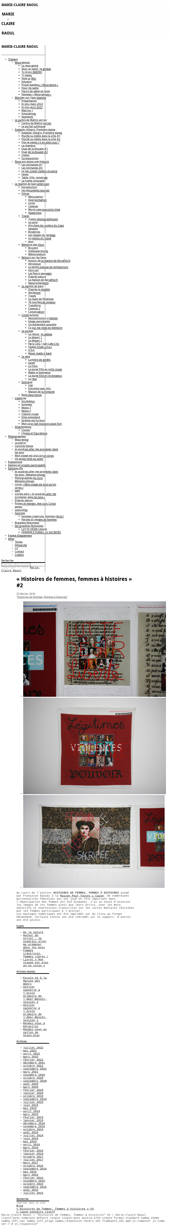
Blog (19, 1205)
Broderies (34, 231)
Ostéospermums (38, 251)
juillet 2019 (33, 1102)
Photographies (17, 436)
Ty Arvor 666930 (32, 72)
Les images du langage (41, 235)
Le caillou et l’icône (39, 238)
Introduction (29, 187)
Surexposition (30, 158)
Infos (11, 538)
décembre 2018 (34, 1123)
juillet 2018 (33, 1135)
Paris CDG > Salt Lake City (43, 343)
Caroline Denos (24, 446)
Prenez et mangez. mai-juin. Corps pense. (35, 505)
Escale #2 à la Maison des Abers (35, 981)
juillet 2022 (33, 1047)
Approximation (37, 200)
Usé (30, 385)
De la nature (33, 932)
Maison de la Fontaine (41, 391)
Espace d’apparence (20, 535)
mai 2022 (30, 1050)
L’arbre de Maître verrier (36, 123)
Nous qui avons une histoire (32, 161)
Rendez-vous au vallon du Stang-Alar (35, 1032)
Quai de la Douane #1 (35, 148)
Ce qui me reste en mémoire (45, 327)
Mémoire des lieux (33, 244)
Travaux (13, 59)
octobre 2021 (33, 1066)
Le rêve (26, 356)
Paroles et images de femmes (39, 519)
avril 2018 (31, 1144)
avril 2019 (31, 1111)
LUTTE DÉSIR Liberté (34, 529)
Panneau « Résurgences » (36, 94)
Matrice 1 (27, 110)
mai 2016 (30, 1172)
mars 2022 (30, 1056)
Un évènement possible (42, 324)
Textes (19, 542)
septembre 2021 (35, 1069)
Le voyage (27, 331)
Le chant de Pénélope (41, 299)
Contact (19, 551)
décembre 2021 (34, 1062)
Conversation (36, 311)
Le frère (33, 366)
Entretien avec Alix (39, 388)
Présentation (29, 100)
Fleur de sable (30, 88)
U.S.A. (31, 350)
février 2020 (33, 1090)
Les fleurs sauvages (40, 273)
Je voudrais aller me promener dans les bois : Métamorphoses (36, 473)
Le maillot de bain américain (32, 184)
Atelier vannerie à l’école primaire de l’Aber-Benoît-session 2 (35, 995)
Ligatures (20, 398)
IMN (17, 490)
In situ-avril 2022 (32, 107)
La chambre (28, 145)
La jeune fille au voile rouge (45, 369)
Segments (27, 116)
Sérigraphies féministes (29, 526)
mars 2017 (30, 1162)
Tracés (32, 295)
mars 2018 (30, 1147)
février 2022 (33, 1059)
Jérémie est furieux (33, 420)
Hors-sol (33, 270)
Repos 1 (26, 407)
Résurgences (22, 62)
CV (16, 548)
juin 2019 (30, 1105)
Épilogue (27, 382)
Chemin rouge (30, 414)
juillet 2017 (33, 1159)
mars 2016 (30, 1175)
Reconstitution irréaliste (43, 318)
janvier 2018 (33, 1153)
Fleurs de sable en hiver (36, 91)
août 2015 (30, 1190)
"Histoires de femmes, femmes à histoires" (42, 597)
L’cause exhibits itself (35, 1212)
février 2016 (33, 1178)
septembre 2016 (35, 1168)
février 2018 (33, 1150)
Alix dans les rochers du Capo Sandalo (46, 227)
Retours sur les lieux (34, 257)
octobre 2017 (33, 1156)
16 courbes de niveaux (41, 302)
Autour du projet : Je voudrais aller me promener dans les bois (35, 941)
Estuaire (27, 81)
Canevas (33, 206)
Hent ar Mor (29, 78)
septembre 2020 (35, 1081)
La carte (33, 222)
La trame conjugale (33, 180)
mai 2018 (30, 1141)
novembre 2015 (34, 1181)
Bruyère (33, 247)
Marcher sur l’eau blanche (30, 97)
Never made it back (40, 353)
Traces (25, 216)
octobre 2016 (33, 1165)
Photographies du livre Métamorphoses (29, 479)
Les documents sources (35, 190)
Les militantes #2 (32, 168)
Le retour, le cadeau (40, 334)
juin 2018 (30, 1138)
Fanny (25, 174)
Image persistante (39, 321)
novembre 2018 (34, 1126)
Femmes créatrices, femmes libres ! (43, 516)
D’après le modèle (39, 289)
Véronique (34, 263)
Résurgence (22, 439)
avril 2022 (31, 1053)
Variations (34, 292)
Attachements (23, 426)
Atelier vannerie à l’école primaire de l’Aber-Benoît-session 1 (35, 1013)
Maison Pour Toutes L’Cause (82, 895)
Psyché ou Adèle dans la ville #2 (41, 139)
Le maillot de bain (32, 286)
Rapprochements (38, 283)
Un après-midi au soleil (29, 458)
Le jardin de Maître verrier (31, 120)
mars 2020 (30, 1087)
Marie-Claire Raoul (20, 569)
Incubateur (28, 401)
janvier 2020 (33, 1093)
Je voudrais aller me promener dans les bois (36, 451)
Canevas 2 (34, 308)
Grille (31, 203)
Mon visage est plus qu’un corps (34, 455)
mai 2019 (30, 1108)
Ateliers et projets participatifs (27, 465)
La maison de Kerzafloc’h (43, 279)
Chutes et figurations (34, 433)
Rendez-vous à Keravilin (34, 1025)
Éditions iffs (15, 468)
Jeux (30, 241)
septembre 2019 (35, 1099)
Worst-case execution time (44, 209)
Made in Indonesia (39, 372)
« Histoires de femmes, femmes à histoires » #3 (55, 1209)
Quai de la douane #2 (35, 152)
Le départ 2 (35, 340)
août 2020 (30, 1084)
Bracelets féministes (27, 522)
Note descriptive (32, 394)
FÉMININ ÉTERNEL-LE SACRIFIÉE (41, 532)
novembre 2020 (34, 1075)
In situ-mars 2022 (32, 104)
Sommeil (27, 404)
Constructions (30, 315)
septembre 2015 (35, 1187)
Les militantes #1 (32, 164)
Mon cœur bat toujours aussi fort (42, 423)
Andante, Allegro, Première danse (35, 129)
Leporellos (21, 510)
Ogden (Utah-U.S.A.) (40, 347)
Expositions (15, 462)
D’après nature (37, 276)
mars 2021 (30, 1072)
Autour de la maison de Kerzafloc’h (49, 260)
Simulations (29, 113)
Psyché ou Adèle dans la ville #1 (41, 136)
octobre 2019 (33, 1096)
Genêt (31, 363)
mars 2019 (30, 1114)
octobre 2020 (33, 1078)
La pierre (20, 442)
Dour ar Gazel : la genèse (36, 68)
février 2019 (33, 1117)
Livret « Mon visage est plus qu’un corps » (35, 486)
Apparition (34, 212)
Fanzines (20, 513)
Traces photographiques (43, 219)
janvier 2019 (33, 1120)
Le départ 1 (35, 337)
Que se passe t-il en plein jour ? (40, 142)
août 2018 (30, 1132)
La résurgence (30, 65)
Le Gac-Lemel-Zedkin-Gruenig (39, 171)
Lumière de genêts (39, 359)
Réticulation (35, 196)
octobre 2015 (33, 1184)
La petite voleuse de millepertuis (48, 267)
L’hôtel (25, 155)
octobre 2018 (33, 1129)
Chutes (26, 430)
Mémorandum (37, 254)
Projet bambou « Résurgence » (40, 84)
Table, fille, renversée (35, 177)
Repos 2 (26, 410)
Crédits (19, 554)
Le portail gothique (33, 126)
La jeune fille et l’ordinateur (45, 375)
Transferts (34, 305)
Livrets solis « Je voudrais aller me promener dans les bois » (35, 495)
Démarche (21, 545)
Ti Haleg (27, 75)
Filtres (25, 193)
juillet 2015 (33, 1193)
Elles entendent (31, 417)
